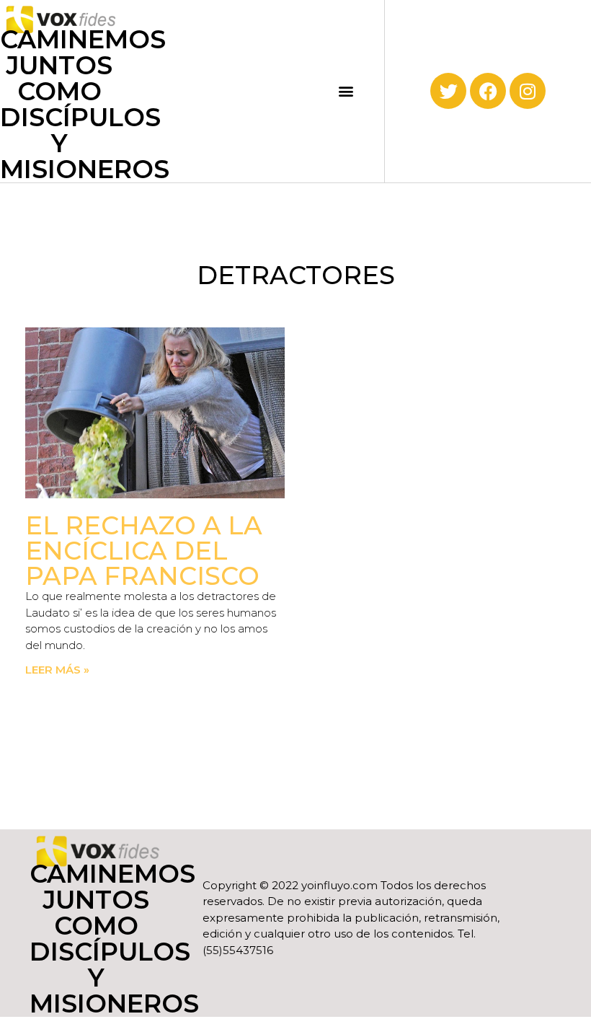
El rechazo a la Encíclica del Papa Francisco (143, 550)
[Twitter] (448, 91)
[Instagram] (528, 91)
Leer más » (57, 669)
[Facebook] (488, 91)
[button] (345, 91)
